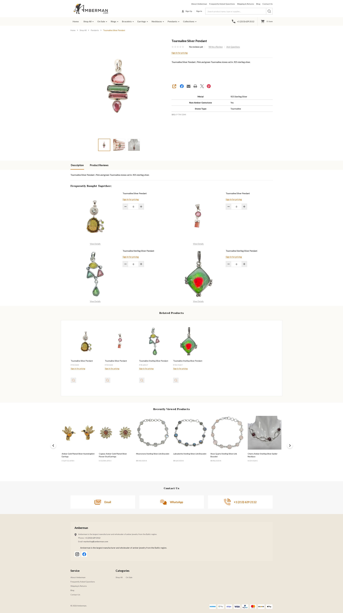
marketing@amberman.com (95, 541)
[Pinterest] (209, 86)
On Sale (101, 21)
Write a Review (216, 46)
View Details (95, 244)
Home (76, 21)
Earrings (141, 21)
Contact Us (267, 4)
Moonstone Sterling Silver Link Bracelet (152, 454)
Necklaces (157, 21)
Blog (258, 4)
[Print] (195, 86)
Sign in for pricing (180, 52)
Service (75, 570)
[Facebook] (182, 86)
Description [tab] (77, 165)
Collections (188, 21)
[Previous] (53, 445)
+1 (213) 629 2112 (92, 538)
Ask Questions (233, 46)
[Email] (188, 86)
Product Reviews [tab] (99, 165)
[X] (202, 86)
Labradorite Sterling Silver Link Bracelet (189, 454)
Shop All (87, 21)
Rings (113, 21)
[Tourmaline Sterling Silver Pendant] (154, 341)
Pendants (172, 21)
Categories (122, 570)
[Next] (290, 445)
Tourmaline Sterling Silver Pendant (138, 250)
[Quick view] (73, 380)
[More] (93, 21)
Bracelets (127, 21)
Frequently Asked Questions (222, 4)
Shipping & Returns (245, 4)
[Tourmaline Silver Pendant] (86, 341)
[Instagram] (77, 554)
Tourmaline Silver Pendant (135, 193)
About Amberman (199, 4)
